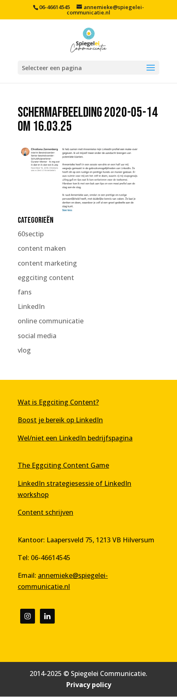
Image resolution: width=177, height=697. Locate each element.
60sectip (31, 233)
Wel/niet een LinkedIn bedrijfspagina (75, 438)
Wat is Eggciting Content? (58, 402)
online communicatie (51, 320)
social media (37, 335)
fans (25, 292)
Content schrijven (45, 512)
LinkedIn (31, 306)
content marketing (47, 263)
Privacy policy (88, 684)
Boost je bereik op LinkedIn (60, 419)
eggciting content (46, 277)
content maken (42, 248)
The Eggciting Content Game (63, 465)
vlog (24, 350)
